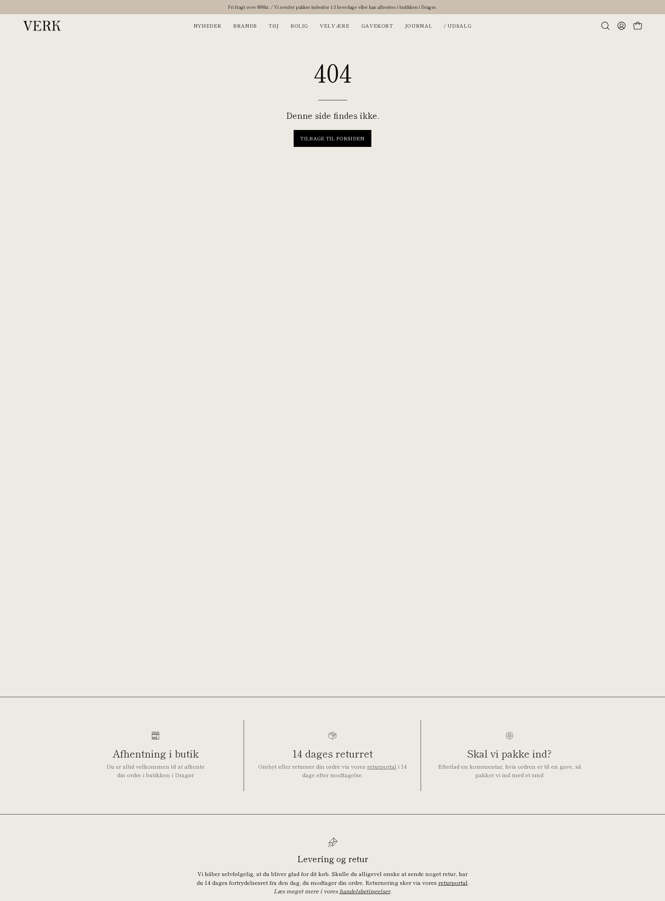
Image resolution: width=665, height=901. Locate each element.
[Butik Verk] (42, 26)
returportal (381, 766)
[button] (605, 26)
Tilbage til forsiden (332, 138)
